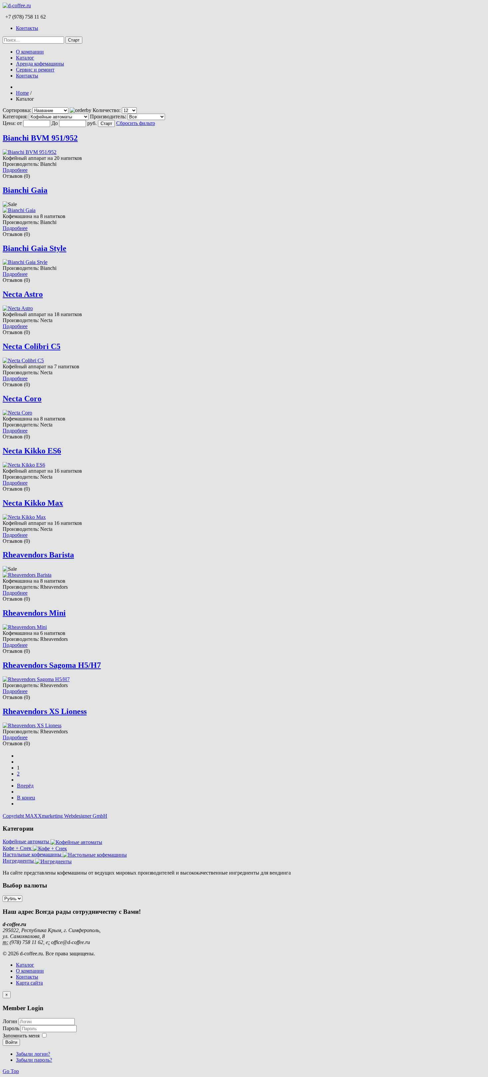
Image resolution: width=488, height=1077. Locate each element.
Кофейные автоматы (26, 841)
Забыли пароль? (34, 1060)
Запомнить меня (21, 1035)
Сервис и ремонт (35, 69)
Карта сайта (29, 983)
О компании (30, 52)
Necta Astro (23, 294)
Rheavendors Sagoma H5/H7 (52, 665)
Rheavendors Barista (38, 554)
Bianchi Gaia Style (34, 248)
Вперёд (25, 785)
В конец (26, 797)
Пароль (12, 1028)
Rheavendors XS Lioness (45, 711)
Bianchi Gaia (25, 190)
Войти (11, 1042)
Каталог (25, 57)
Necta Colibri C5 (31, 346)
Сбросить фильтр (135, 123)
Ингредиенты (19, 861)
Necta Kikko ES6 (32, 450)
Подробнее (15, 170)
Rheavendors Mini (34, 613)
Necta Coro (22, 398)
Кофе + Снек (18, 848)
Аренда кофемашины (40, 63)
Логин (10, 1021)
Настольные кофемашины (33, 854)
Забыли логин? (33, 1054)
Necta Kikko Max (33, 503)
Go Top (11, 1071)
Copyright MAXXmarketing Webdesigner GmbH (55, 816)
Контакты (27, 28)
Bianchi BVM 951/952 (40, 138)
